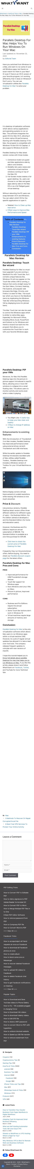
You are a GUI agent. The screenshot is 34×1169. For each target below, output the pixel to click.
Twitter (26, 667)
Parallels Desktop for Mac (12, 629)
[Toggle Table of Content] (25, 220)
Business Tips (9, 1072)
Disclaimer (17, 1166)
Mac (20, 13)
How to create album (12, 954)
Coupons (6, 1057)
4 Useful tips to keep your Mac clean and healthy (18, 420)
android (7, 1069)
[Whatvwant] (15, 3)
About (8, 1164)
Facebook (18, 667)
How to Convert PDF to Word (15, 905)
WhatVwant (3, 13)
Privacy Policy (22, 1164)
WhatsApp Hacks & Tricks (13, 1090)
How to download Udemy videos (16, 1015)
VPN (4, 1099)
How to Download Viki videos (15, 1012)
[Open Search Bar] (31, 8)
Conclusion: (16, 248)
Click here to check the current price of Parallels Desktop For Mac (17, 544)
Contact (13, 1164)
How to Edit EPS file (11, 1019)
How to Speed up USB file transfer (17, 1034)
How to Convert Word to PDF (15, 928)
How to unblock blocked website (16, 1031)
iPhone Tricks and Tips (12, 1084)
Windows (7, 1093)
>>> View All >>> (10, 931)
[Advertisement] (17, 108)
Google (8, 1081)
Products (6, 1096)
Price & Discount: (18, 241)
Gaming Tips (7, 1063)
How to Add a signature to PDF (15, 899)
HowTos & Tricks (13, 13)
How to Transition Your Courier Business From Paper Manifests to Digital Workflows (15, 1112)
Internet (7, 1075)
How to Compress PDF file (14, 924)
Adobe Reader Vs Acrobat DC (15, 902)
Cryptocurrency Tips (10, 1060)
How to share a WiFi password (15, 1022)
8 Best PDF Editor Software (14, 915)
